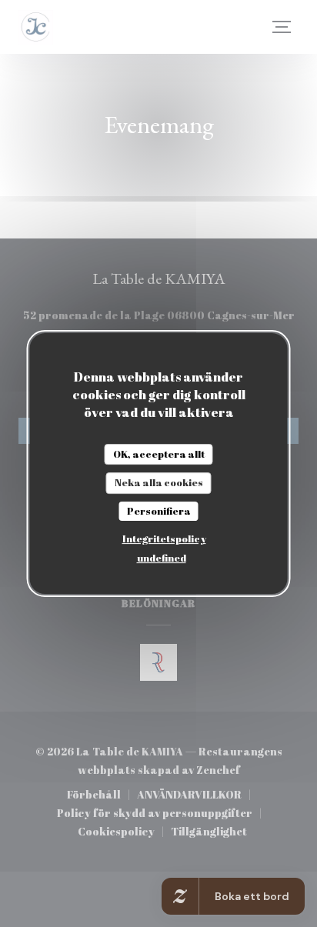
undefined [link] (161, 558)
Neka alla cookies (159, 482)
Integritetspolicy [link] (164, 538)
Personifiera (159, 511)
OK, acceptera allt (159, 454)
